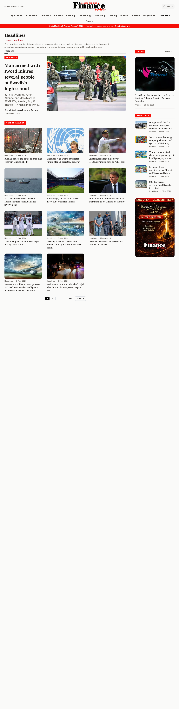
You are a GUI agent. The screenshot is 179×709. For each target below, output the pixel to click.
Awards (135, 16)
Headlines (164, 16)
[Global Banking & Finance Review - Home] (89, 6)
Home (7, 40)
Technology (84, 16)
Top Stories (15, 16)
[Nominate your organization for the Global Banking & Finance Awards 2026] (155, 227)
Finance (58, 16)
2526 (69, 298)
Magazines (149, 16)
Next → (80, 298)
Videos (124, 16)
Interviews (32, 16)
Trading (112, 16)
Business (46, 16)
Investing (100, 16)
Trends (89, 21)
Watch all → (169, 52)
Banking (70, 16)
